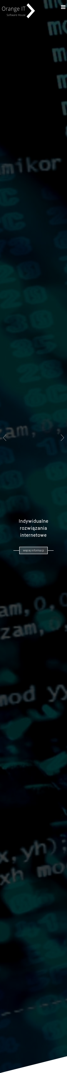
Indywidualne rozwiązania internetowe (33, 528)
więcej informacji (33, 550)
